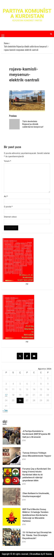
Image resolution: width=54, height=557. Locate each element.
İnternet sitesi (10, 217)
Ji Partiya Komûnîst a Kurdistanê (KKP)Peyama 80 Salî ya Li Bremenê (36, 434)
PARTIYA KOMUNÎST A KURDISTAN (27, 13)
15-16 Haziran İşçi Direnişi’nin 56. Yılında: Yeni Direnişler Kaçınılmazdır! (36, 535)
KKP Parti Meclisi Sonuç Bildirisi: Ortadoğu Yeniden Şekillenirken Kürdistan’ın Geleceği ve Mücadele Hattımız (35, 515)
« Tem (5, 410)
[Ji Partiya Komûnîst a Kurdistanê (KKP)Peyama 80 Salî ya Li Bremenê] (11, 436)
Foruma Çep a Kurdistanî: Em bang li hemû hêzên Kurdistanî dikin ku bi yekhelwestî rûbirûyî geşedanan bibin (36, 475)
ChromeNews (35, 553)
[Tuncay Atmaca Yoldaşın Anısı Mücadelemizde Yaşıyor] (11, 456)
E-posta (8, 206)
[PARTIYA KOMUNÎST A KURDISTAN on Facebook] (27, 356)
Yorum (7, 161)
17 (6, 395)
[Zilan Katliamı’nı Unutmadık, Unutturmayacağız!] (11, 496)
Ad (6, 196)
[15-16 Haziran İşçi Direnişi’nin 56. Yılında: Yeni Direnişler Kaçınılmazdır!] (11, 537)
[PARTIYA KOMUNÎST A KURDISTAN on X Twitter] (20, 356)
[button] (2, 34)
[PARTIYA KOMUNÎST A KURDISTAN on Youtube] (34, 356)
